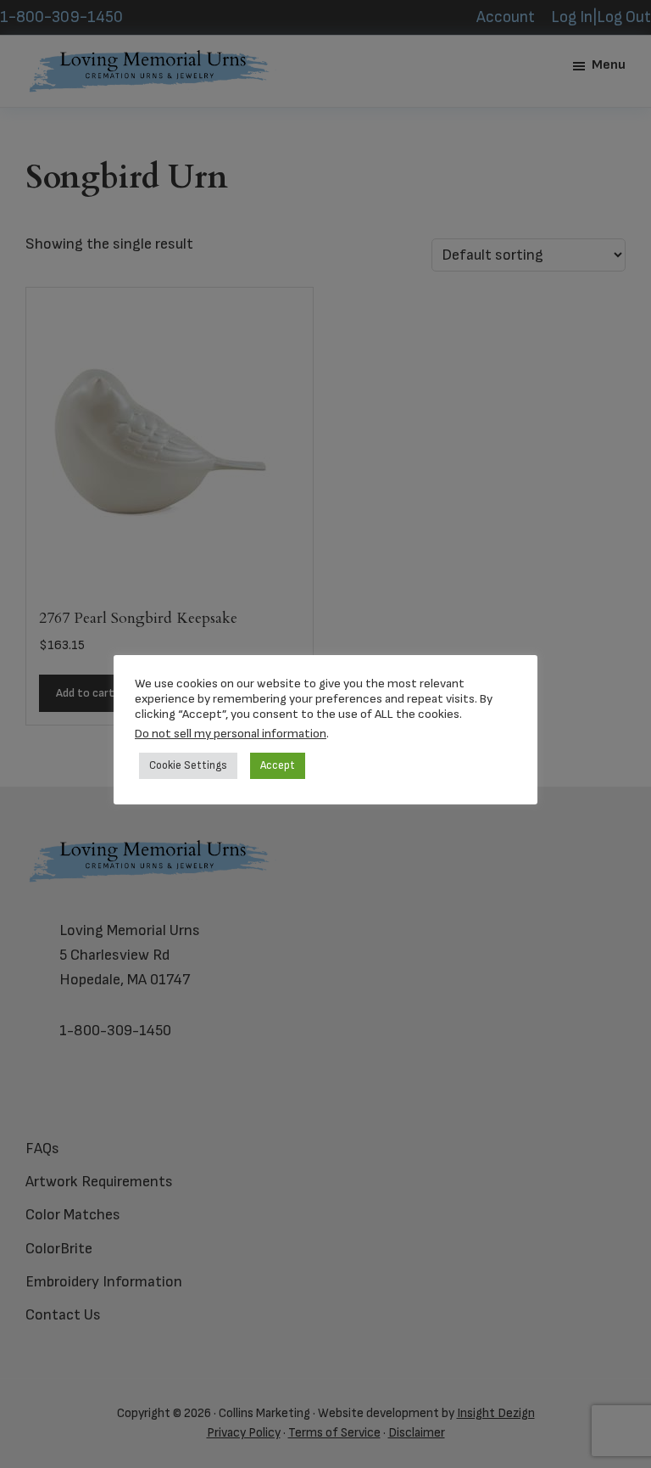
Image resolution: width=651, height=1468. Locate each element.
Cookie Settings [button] (188, 765)
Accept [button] (277, 765)
